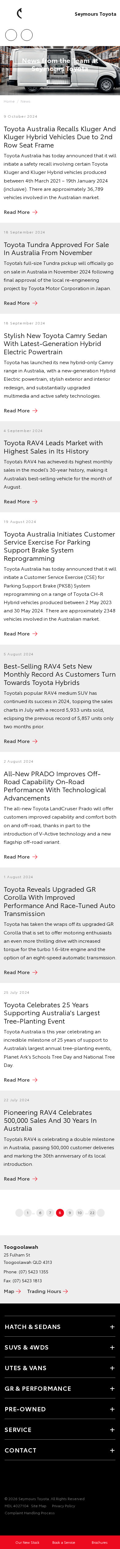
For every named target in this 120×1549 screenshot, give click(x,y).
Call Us (11, 33)
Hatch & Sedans (33, 1326)
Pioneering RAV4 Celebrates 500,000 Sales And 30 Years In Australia (50, 1120)
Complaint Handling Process (30, 1512)
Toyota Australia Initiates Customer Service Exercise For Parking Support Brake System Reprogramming (59, 546)
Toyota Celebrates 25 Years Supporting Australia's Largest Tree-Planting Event (52, 1012)
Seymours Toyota (95, 13)
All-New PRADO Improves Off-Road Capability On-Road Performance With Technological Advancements (55, 785)
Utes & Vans (26, 1367)
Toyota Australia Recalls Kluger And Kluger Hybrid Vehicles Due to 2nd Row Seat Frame (60, 136)
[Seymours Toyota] (14, 13)
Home (9, 101)
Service (18, 1429)
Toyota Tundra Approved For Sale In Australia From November (56, 248)
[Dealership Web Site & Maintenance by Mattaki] (17, 1525)
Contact (21, 1449)
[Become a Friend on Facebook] (8, 1479)
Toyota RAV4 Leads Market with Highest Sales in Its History (53, 446)
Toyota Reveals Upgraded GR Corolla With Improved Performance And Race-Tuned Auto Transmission (59, 901)
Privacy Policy (63, 1505)
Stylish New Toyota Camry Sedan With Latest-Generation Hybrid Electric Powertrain (55, 343)
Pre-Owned (25, 1408)
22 (92, 1212)
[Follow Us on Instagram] (18, 1479)
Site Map (38, 1505)
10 (80, 1212)
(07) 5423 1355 (33, 1271)
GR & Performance (38, 1388)
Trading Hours (44, 1290)
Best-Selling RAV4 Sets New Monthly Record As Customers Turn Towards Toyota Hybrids (60, 674)
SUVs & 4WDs (27, 1347)
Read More (17, 211)
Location (26, 33)
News (25, 101)
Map (9, 1290)
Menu (111, 33)
